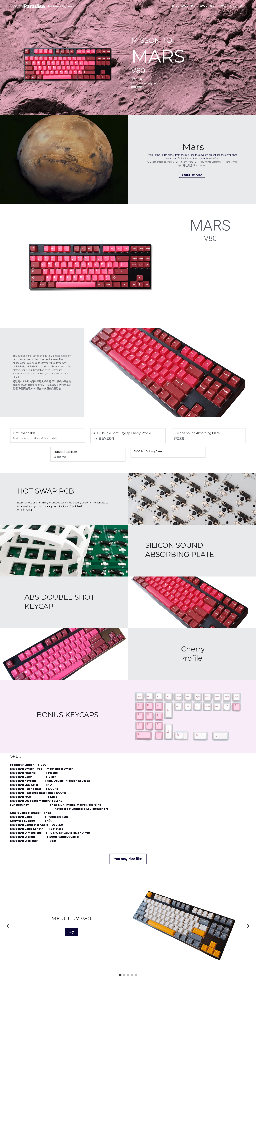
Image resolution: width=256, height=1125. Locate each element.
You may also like (128, 859)
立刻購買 (71, 932)
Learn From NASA (192, 174)
